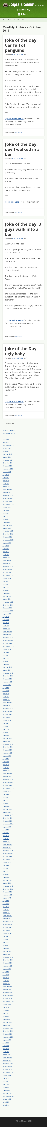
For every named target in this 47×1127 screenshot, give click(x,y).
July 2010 (6, 972)
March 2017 (6, 735)
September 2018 (8, 682)
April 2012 (6, 910)
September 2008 (8, 1037)
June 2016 (6, 762)
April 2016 (6, 768)
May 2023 (6, 516)
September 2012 (8, 895)
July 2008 (6, 1043)
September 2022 (8, 540)
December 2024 (8, 460)
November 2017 (8, 711)
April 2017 (6, 732)
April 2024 (6, 484)
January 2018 (7, 705)
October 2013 (7, 856)
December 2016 (8, 744)
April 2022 (6, 555)
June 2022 (6, 549)
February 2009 (7, 1022)
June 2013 (6, 868)
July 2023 (6, 510)
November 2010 (8, 960)
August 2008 (7, 1040)
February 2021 (7, 596)
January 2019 (7, 670)
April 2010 (6, 981)
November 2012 (8, 889)
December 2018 (8, 673)
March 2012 (6, 913)
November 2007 (8, 1066)
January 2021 (7, 599)
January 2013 (7, 883)
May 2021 (6, 587)
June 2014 (6, 833)
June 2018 (6, 691)
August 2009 (7, 1004)
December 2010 (8, 957)
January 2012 (7, 918)
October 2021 (7, 572)
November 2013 (8, 853)
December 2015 (8, 779)
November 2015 (8, 782)
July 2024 (6, 475)
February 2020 (7, 632)
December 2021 (8, 566)
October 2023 (7, 501)
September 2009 (8, 1001)
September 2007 (8, 1072)
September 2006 (8, 1096)
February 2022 (7, 561)
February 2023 (7, 525)
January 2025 (7, 457)
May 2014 (6, 836)
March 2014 (6, 842)
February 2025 (7, 454)
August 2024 (7, 472)
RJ (26, 55)
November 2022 (8, 534)
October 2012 (7, 892)
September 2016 (8, 753)
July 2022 (6, 546)
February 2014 (7, 845)
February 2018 (7, 702)
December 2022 (8, 531)
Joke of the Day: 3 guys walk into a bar (23, 229)
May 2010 (6, 978)
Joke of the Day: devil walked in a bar (22, 149)
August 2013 (7, 862)
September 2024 (8, 469)
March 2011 (6, 948)
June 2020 (6, 620)
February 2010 (7, 987)
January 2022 (7, 564)
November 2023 (8, 498)
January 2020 (7, 634)
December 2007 (8, 1063)
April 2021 (6, 590)
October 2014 (7, 821)
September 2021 (8, 575)
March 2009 (6, 1019)
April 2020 (6, 626)
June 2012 (6, 904)
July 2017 (6, 723)
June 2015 (6, 797)
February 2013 (7, 880)
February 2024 (7, 489)
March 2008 (6, 1055)
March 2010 (6, 984)
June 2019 (6, 655)
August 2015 (7, 791)
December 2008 (8, 1028)
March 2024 (6, 486)
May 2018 (6, 694)
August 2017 (7, 720)
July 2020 (6, 617)
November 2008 (8, 1031)
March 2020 (6, 629)
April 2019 (6, 661)
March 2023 (6, 522)
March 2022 (6, 558)
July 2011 (6, 936)
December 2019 (8, 637)
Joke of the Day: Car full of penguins (21, 45)
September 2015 (8, 788)
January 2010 (7, 990)
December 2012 (8, 886)
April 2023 (6, 519)
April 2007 (6, 1087)
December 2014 (8, 815)
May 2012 (6, 907)
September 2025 (8, 445)
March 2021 (6, 593)
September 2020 (8, 611)
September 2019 (8, 646)
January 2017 (7, 741)
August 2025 (7, 448)
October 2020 (7, 608)
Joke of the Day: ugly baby (21, 351)
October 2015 (7, 785)
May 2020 (6, 623)
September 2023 (8, 504)
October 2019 (7, 643)
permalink (18, 132)
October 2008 (7, 1034)
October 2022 (7, 537)
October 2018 (7, 679)
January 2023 (7, 528)
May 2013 (6, 871)
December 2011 (8, 921)
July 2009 (6, 1007)
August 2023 (7, 507)
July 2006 (6, 1102)
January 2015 (7, 812)
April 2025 (6, 451)
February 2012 (7, 916)
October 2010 (7, 963)
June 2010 (6, 975)
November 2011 (8, 924)
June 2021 (6, 584)
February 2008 (7, 1058)
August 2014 (7, 827)
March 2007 (6, 1090)
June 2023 (6, 513)
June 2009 (6, 1010)
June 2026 (6, 439)
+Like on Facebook (9, 430)
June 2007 (6, 1081)
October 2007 (7, 1069)
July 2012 (6, 901)
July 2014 (6, 830)
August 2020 (7, 614)
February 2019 (7, 667)
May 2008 (6, 1049)
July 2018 (6, 688)
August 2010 (7, 969)
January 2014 (7, 848)
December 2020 (8, 602)
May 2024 (6, 481)
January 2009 (7, 1025)
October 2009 (7, 998)
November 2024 (8, 463)
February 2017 (7, 738)
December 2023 (8, 495)
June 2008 (6, 1046)
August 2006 (7, 1099)
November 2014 (8, 818)
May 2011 (6, 942)
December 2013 (8, 850)
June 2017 (6, 726)
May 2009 (6, 1013)
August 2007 (7, 1075)
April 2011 (6, 945)
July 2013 (6, 865)
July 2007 (6, 1078)
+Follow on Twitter (9, 433)
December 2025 (8, 442)
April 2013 (6, 874)
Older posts (8, 423)
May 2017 (6, 729)
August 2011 (7, 933)
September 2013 (8, 859)
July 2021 (6, 581)
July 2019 (6, 652)
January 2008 (7, 1061)
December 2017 (8, 709)
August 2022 (7, 543)
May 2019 (6, 658)
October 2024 (7, 466)
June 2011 (6, 939)
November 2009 (8, 995)
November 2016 (8, 747)
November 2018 (8, 676)
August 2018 (7, 685)
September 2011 (8, 930)
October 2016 (7, 750)
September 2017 (8, 717)
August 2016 (7, 756)
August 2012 (7, 898)
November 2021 (8, 569)
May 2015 (6, 800)
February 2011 (7, 951)
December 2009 (8, 993)
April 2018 (6, 697)
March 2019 (6, 664)
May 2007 (6, 1084)
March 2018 (6, 700)
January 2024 (7, 493)
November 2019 (8, 640)
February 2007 (7, 1093)
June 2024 (6, 478)
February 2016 (7, 774)
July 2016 (6, 759)
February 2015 (7, 809)
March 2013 (6, 877)
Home (5, 20)
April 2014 (6, 839)
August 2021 (7, 578)
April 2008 (6, 1052)
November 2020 (8, 605)
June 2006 (6, 1105)
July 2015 (6, 794)
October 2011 (7, 927)
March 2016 (6, 771)
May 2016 (6, 765)
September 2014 (8, 824)
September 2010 (8, 966)
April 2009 (6, 1016)
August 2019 (7, 649)
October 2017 (7, 714)
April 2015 (6, 803)
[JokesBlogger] (23, 5)
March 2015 (6, 806)
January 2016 (7, 777)
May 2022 (6, 552)
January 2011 (7, 954)
